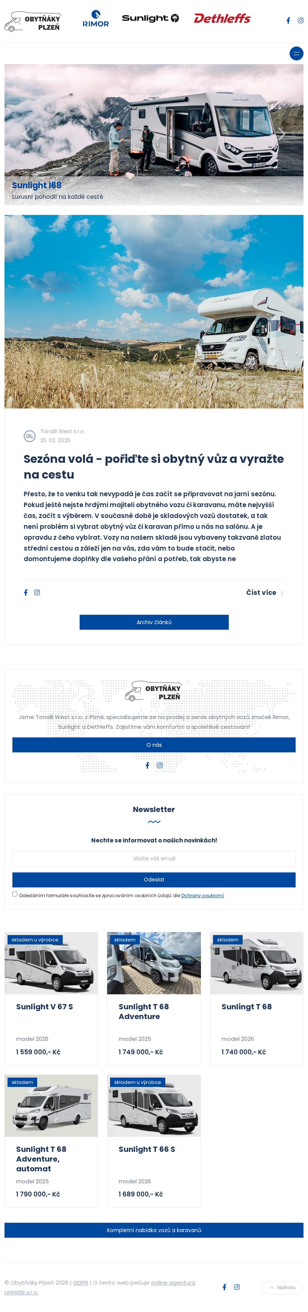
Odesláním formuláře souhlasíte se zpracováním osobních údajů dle (121, 895)
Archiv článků (154, 622)
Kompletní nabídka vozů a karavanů (154, 1230)
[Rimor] (96, 17)
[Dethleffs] (222, 17)
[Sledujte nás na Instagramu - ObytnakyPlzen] (300, 20)
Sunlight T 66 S (147, 1149)
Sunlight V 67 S (44, 1006)
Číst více (261, 592)
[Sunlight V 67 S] (51, 963)
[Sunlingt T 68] (256, 963)
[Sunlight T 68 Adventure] (153, 963)
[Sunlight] (150, 17)
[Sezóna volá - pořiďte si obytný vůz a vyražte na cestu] (154, 311)
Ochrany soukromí (202, 895)
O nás (154, 745)
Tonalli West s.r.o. (62, 431)
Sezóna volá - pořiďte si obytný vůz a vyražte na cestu (154, 467)
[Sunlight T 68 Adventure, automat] (51, 1106)
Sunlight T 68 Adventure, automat (41, 1159)
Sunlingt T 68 (247, 1006)
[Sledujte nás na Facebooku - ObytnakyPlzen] (288, 20)
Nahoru (287, 1287)
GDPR (80, 1282)
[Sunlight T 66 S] (153, 1106)
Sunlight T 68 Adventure (144, 1011)
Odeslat (154, 879)
